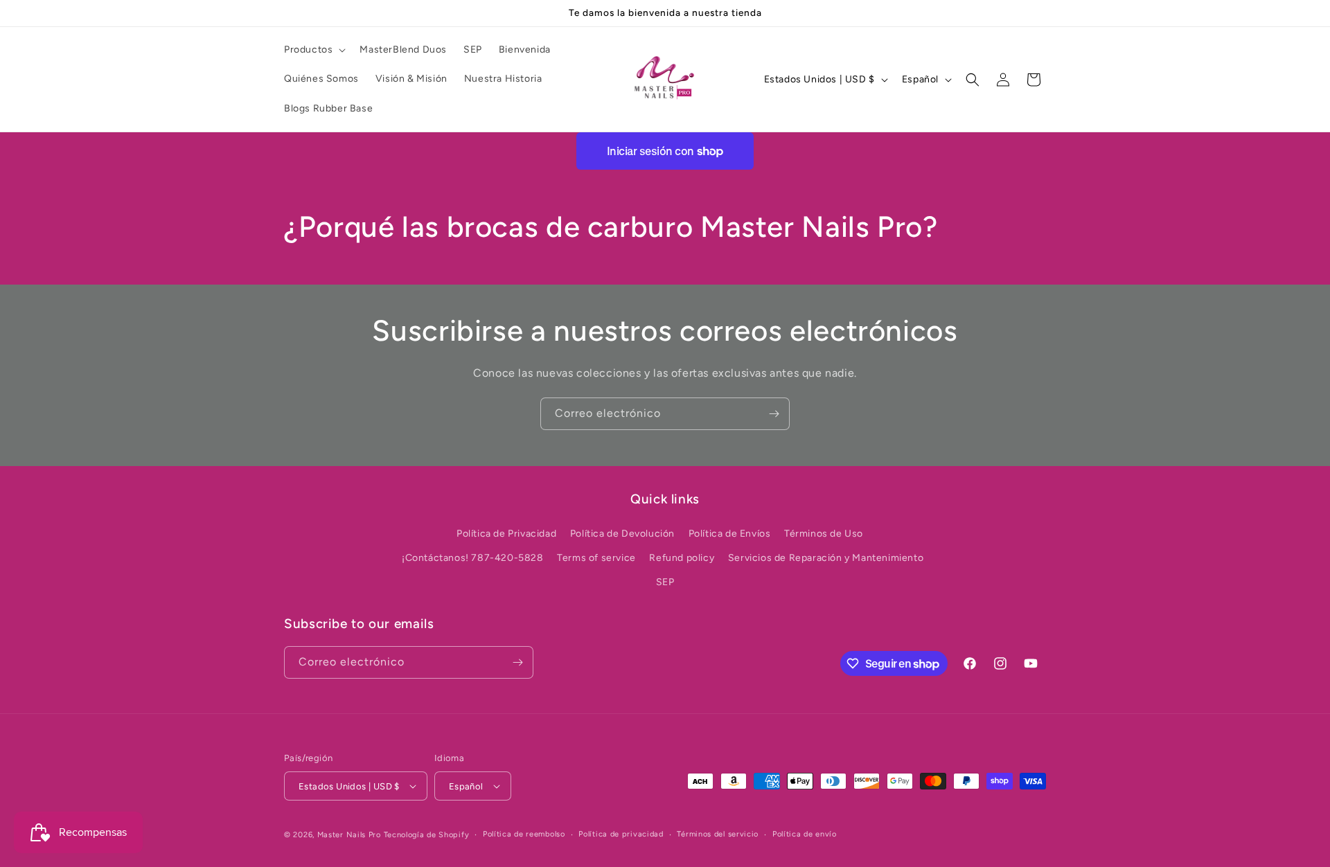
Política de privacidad (620, 834)
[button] (313, 49)
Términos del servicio (718, 834)
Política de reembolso (524, 834)
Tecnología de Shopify (427, 834)
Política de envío (804, 834)
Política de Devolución (622, 533)
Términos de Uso (823, 533)
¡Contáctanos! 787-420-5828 (473, 558)
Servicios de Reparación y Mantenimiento (825, 558)
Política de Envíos (730, 533)
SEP (665, 582)
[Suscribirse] (774, 413)
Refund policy (681, 558)
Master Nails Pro (349, 834)
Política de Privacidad (506, 533)
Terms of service (596, 558)
